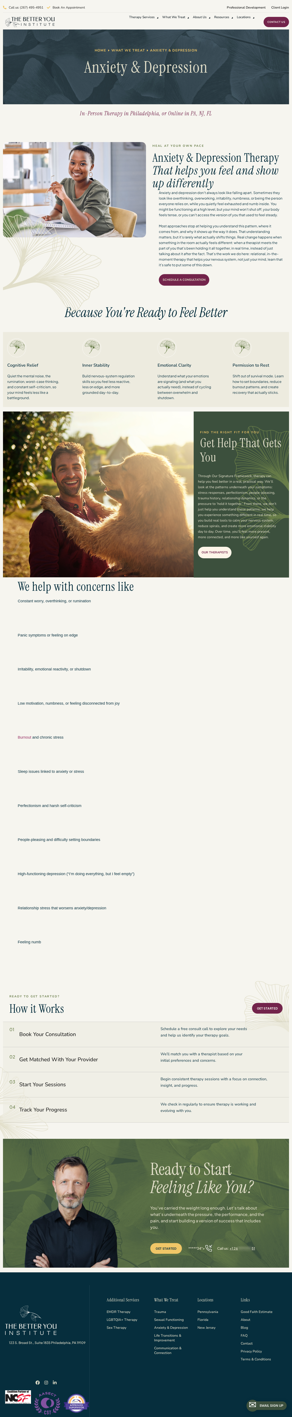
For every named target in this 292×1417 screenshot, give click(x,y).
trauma (203, 498)
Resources (221, 17)
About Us (199, 17)
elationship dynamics (239, 498)
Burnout (24, 737)
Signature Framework (235, 476)
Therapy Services (142, 17)
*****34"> (221, 1248)
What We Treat (173, 17)
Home (100, 50)
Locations (244, 17)
